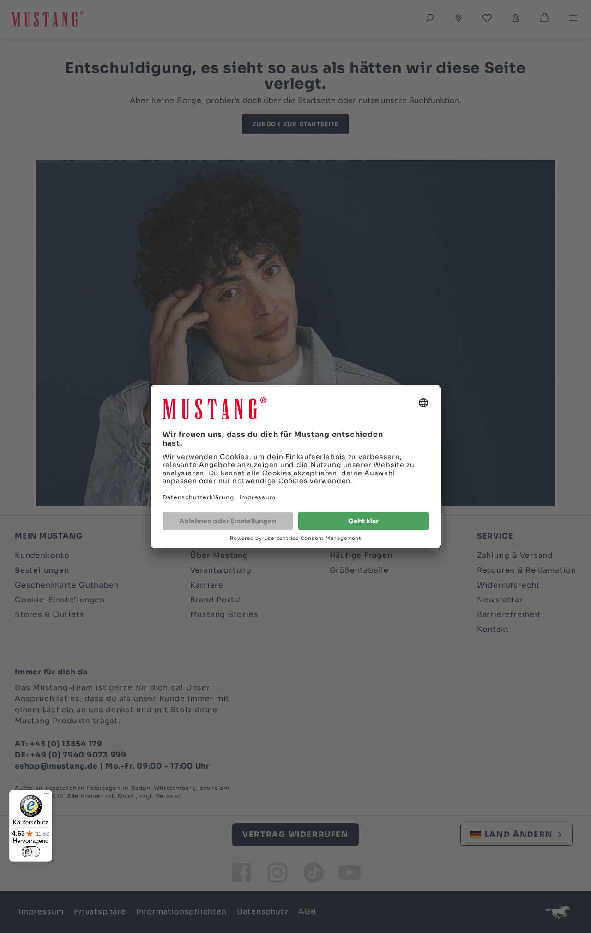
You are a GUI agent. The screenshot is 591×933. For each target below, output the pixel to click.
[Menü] (46, 795)
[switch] (31, 851)
